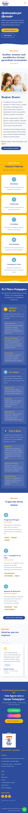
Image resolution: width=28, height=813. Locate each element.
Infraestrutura (5, 785)
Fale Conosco (8, 35)
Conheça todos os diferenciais (14, 617)
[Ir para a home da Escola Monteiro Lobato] (5, 3)
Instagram (15, 716)
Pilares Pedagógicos (6, 787)
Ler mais (7, 665)
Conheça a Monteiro (10, 30)
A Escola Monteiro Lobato (8, 782)
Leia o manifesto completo (11, 148)
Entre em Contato (13, 721)
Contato (3, 780)
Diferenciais (4, 777)
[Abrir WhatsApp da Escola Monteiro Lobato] (24, 809)
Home (2, 774)
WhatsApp (15, 710)
